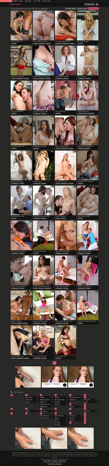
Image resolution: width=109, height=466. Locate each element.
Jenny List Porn (18, 1)
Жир (35, 43)
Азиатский (81, 148)
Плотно (14, 43)
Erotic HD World (6, 1)
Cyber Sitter (62, 461)
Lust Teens (37, 1)
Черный (19, 323)
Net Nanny (55, 461)
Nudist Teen (46, 1)
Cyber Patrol (46, 461)
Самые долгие (83, 8)
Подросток (42, 43)
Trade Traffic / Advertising (54, 464)
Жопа (13, 78)
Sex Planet (28, 1)
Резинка (41, 288)
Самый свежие (71, 8)
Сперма (59, 43)
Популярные (94, 8)
